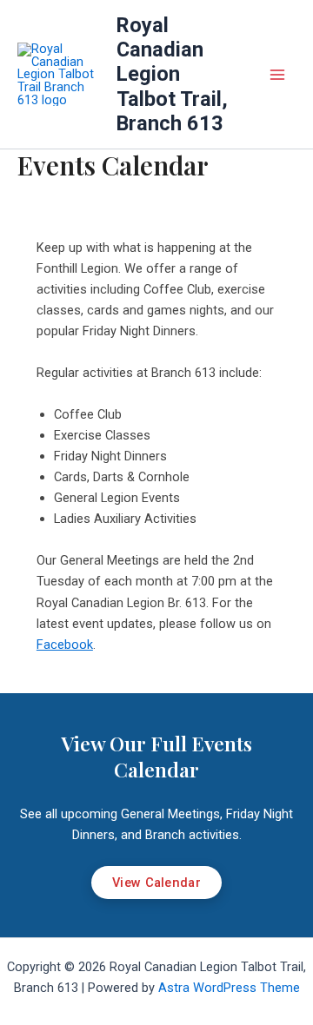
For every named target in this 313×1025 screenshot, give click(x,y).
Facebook (65, 644)
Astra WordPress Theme (229, 987)
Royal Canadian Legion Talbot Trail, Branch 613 (172, 74)
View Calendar (156, 882)
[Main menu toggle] (277, 74)
